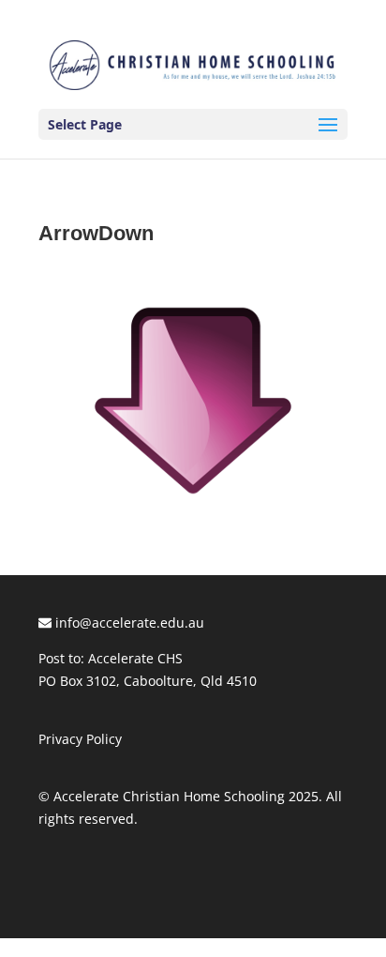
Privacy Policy (80, 739)
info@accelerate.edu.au (128, 622)
